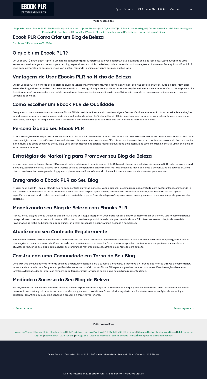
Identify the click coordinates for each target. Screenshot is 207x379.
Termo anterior (23, 308)
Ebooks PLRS (39, 28)
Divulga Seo (78, 32)
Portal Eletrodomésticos (152, 32)
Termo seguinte (184, 308)
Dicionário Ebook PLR (76, 354)
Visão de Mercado (95, 32)
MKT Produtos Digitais (180, 28)
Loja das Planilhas (89, 28)
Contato (140, 354)
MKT (114, 28)
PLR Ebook (123, 28)
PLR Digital (104, 28)
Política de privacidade (103, 354)
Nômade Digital (139, 28)
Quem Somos (55, 354)
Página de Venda (22, 28)
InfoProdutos (71, 28)
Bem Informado (115, 32)
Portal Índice (130, 32)
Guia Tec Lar (64, 32)
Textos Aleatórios (158, 28)
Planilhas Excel (55, 28)
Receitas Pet (49, 32)
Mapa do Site (125, 354)
